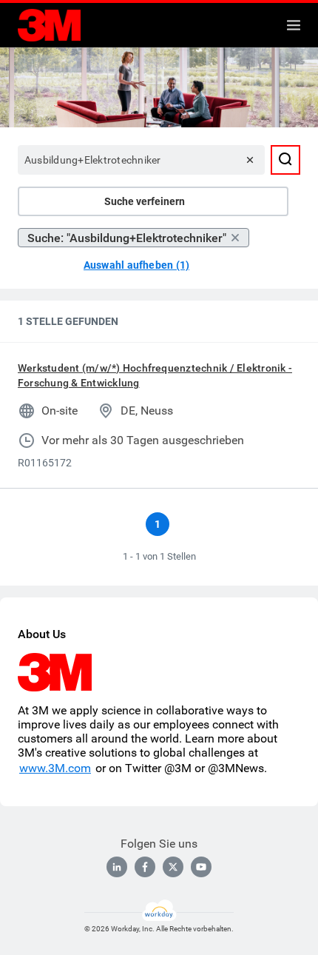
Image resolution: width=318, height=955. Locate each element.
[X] (173, 867)
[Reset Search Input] (250, 160)
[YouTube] (201, 867)
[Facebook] (145, 867)
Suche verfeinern (144, 201)
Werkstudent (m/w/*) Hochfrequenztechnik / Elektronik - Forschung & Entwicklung (155, 375)
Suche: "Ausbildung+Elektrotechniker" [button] (126, 238)
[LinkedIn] (116, 867)
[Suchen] (285, 160)
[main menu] (293, 25)
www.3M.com (55, 768)
